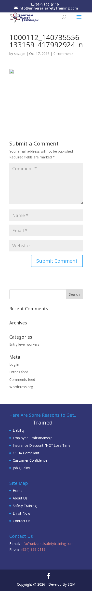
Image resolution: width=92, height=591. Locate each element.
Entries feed (18, 372)
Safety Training (25, 505)
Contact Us (21, 520)
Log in (14, 364)
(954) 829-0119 (46, 4)
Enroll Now (21, 513)
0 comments (63, 53)
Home (18, 490)
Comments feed (22, 379)
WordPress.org (21, 386)
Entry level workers (24, 344)
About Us (20, 498)
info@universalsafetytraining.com (47, 543)
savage (19, 53)
